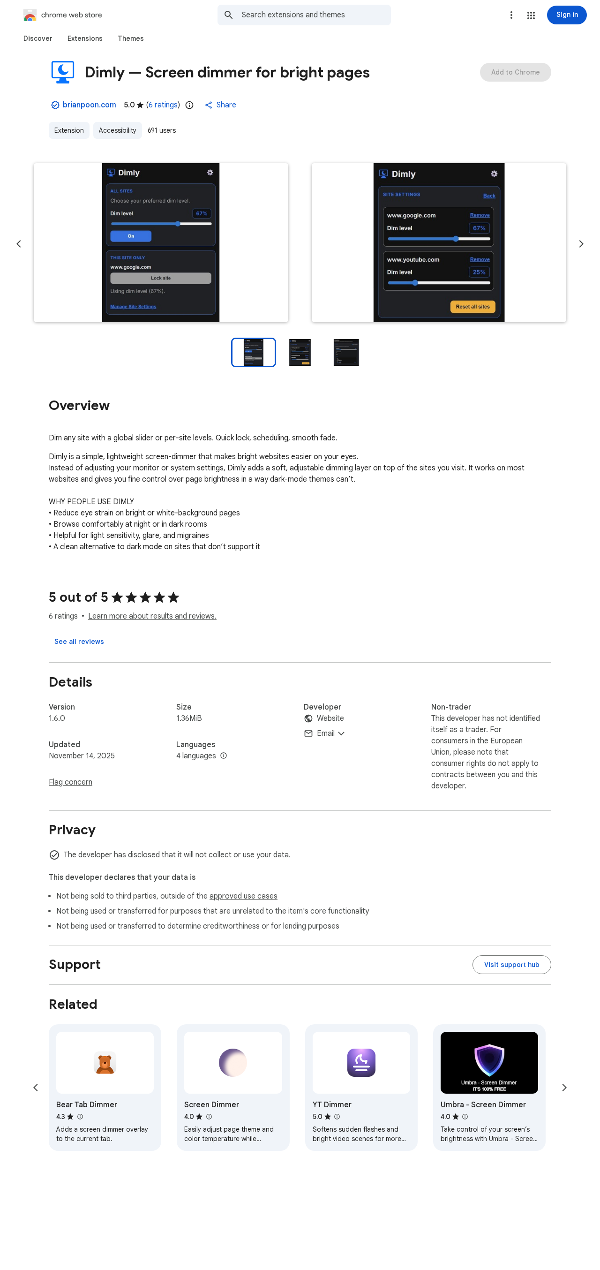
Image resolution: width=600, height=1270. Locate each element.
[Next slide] (581, 243)
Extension (69, 130)
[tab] (38, 38)
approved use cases (244, 896)
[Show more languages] (223, 756)
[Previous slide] (18, 243)
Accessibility (117, 130)
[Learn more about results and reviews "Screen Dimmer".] (208, 1116)
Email (326, 733)
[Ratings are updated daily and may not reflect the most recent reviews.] (189, 105)
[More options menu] (511, 15)
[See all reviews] (79, 641)
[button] (531, 15)
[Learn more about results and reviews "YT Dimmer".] (337, 1116)
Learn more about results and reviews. (152, 616)
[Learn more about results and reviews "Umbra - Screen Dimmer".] (465, 1116)
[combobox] (316, 15)
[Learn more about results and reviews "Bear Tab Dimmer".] (79, 1116)
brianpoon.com (89, 105)
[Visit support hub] (511, 964)
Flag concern (70, 782)
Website (330, 718)
